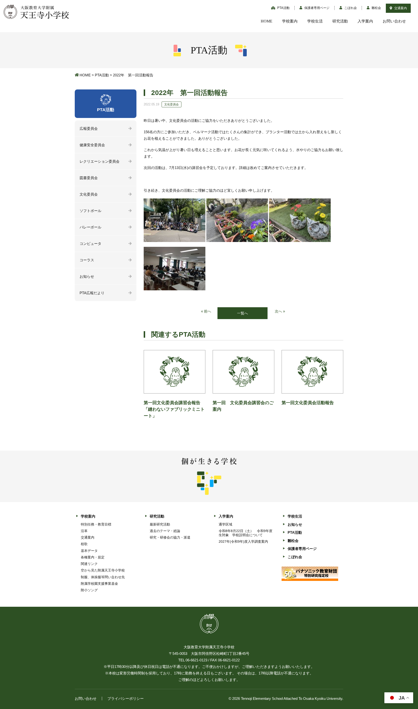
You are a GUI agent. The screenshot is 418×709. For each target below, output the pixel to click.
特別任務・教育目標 (96, 524)
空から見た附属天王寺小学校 (103, 570)
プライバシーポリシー (125, 698)
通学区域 (225, 524)
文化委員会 (89, 194)
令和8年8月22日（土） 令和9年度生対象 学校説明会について (245, 533)
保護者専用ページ (316, 8)
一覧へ (242, 313)
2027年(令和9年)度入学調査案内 (243, 541)
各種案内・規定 (92, 557)
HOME (266, 21)
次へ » (280, 311)
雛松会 (376, 8)
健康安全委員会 (92, 145)
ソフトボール (90, 211)
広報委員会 (89, 128)
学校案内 (290, 21)
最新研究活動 (160, 524)
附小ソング (89, 590)
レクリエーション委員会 (99, 161)
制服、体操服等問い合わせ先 (103, 577)
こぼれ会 (350, 8)
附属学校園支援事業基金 (99, 583)
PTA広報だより (92, 293)
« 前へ (206, 311)
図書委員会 (89, 178)
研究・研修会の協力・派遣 (170, 537)
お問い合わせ (394, 21)
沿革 (84, 531)
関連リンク (89, 564)
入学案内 (365, 21)
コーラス (87, 260)
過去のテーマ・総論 (165, 531)
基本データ (89, 551)
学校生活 (315, 21)
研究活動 (340, 21)
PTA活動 (283, 8)
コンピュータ (90, 243)
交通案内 (400, 8)
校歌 (84, 544)
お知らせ (87, 276)
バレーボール (90, 227)
